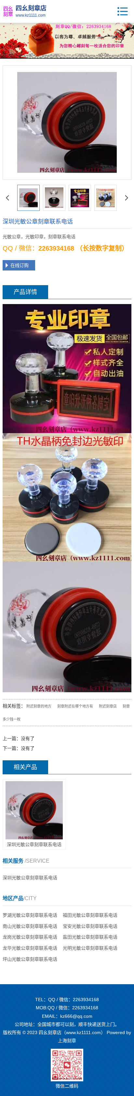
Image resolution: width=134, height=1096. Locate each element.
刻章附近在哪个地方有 (75, 706)
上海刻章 (67, 1040)
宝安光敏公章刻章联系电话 (90, 926)
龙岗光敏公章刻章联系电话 (30, 937)
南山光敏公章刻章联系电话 (30, 926)
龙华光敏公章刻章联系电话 (30, 948)
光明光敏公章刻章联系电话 (90, 948)
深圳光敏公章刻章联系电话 (30, 877)
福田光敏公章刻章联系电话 (90, 915)
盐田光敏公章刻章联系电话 (90, 937)
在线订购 (19, 265)
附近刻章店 (108, 706)
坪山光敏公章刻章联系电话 (30, 959)
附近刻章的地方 (38, 706)
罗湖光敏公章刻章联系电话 (30, 915)
